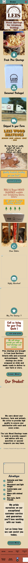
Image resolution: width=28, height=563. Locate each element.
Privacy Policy (3, 559)
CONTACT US (24, 552)
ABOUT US (17, 552)
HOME (3, 551)
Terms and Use (10, 559)
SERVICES (10, 551)
